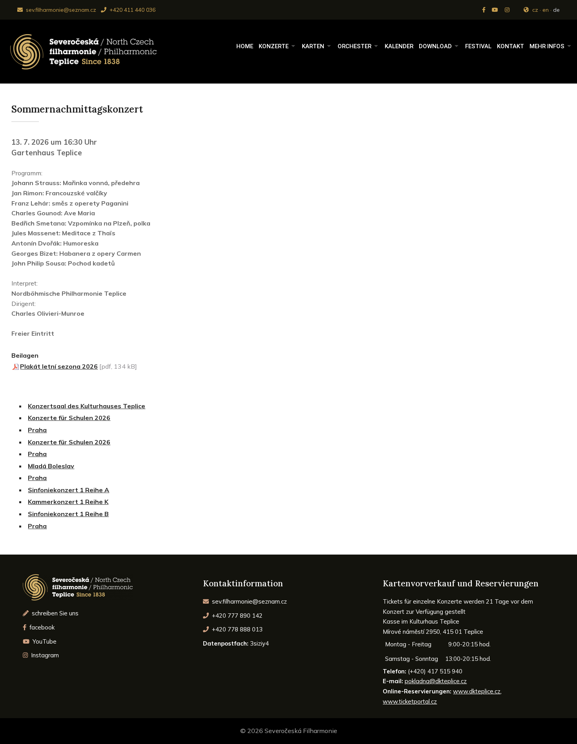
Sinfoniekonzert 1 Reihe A (68, 490)
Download (435, 46)
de (556, 9)
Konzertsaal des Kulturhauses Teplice (86, 406)
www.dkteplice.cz (476, 691)
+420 (236, 615)
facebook (41, 627)
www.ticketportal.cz (410, 701)
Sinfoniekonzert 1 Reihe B (68, 514)
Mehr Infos (547, 46)
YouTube (44, 641)
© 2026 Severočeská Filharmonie (288, 731)
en (545, 9)
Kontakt (510, 46)
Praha (37, 430)
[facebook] (484, 9)
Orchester (354, 46)
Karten (313, 46)
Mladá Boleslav (51, 466)
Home (244, 46)
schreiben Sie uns (54, 613)
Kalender (399, 46)
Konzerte (273, 46)
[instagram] (508, 9)
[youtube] (496, 9)
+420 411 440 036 (131, 9)
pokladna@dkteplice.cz (436, 681)
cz (535, 9)
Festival (478, 46)
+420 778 (236, 629)
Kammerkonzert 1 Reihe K (68, 502)
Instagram (44, 655)
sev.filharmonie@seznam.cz (60, 9)
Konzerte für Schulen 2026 (69, 418)
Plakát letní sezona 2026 (59, 366)
